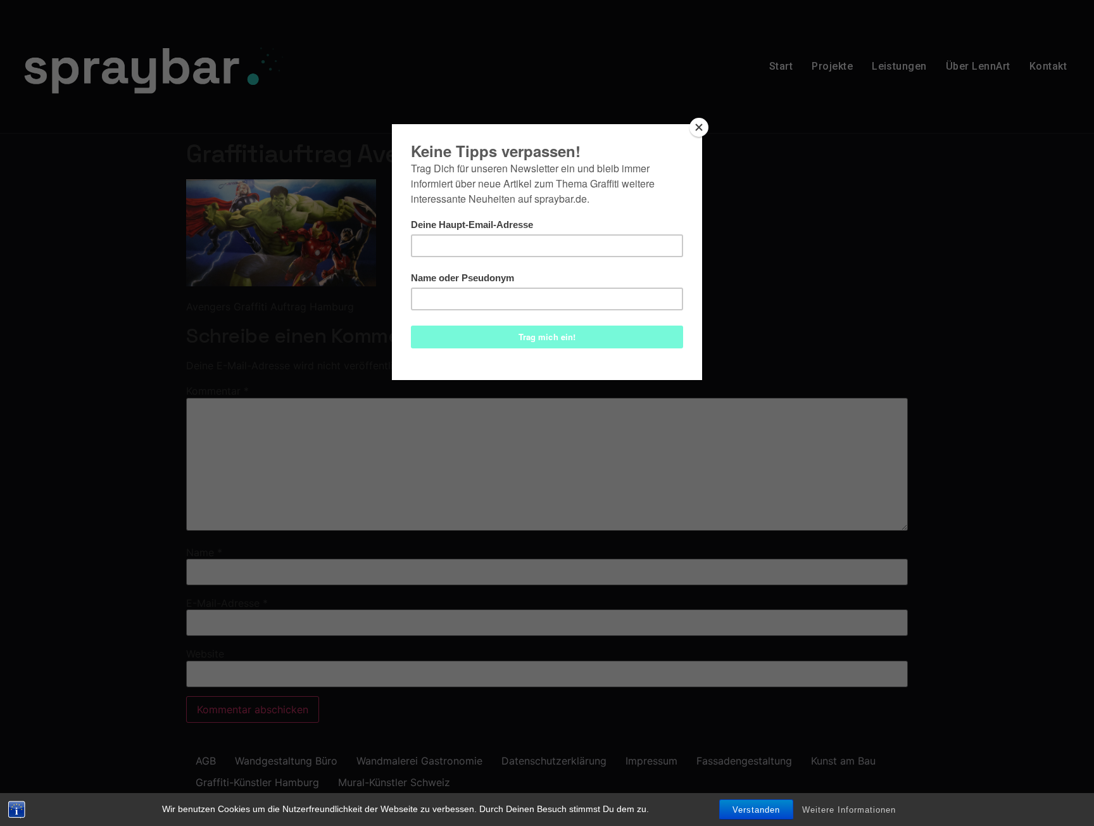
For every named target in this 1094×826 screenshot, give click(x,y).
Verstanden (756, 810)
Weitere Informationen (849, 810)
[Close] (698, 127)
